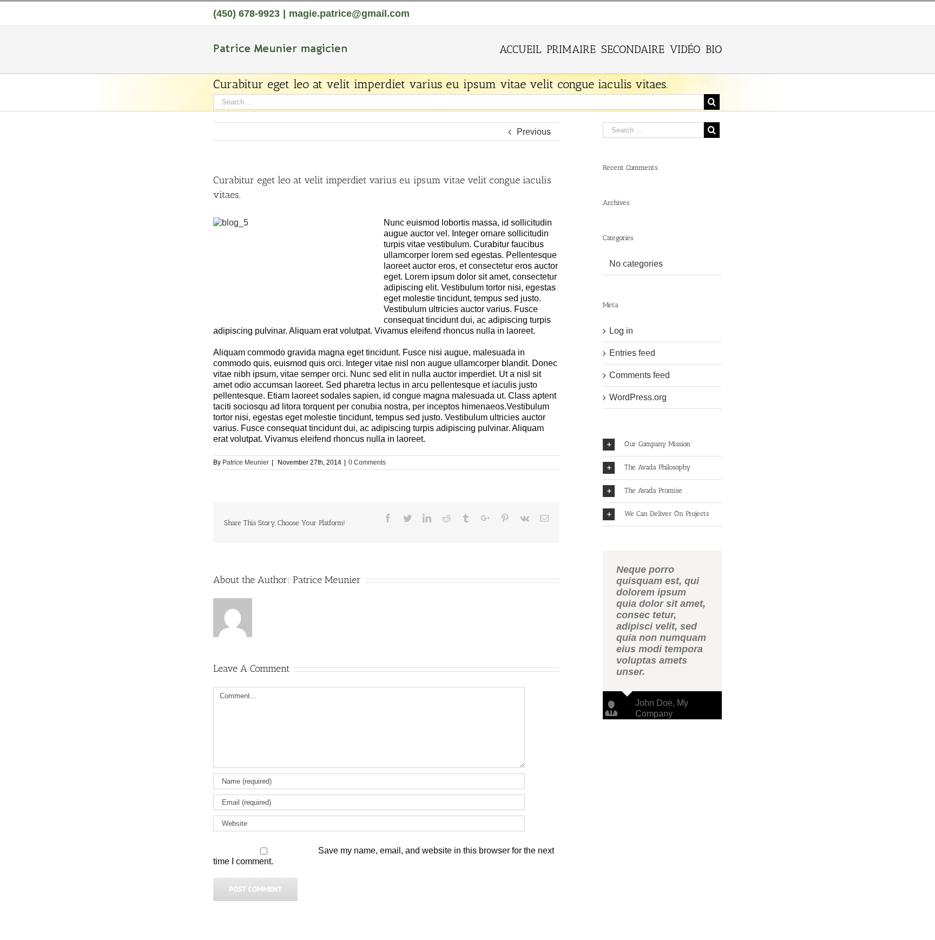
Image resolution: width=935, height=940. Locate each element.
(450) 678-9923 (246, 13)
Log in (621, 330)
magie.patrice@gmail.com (349, 13)
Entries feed (632, 353)
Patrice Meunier (245, 462)
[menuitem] (522, 48)
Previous (534, 131)
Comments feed (639, 375)
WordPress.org (638, 397)
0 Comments (367, 462)
